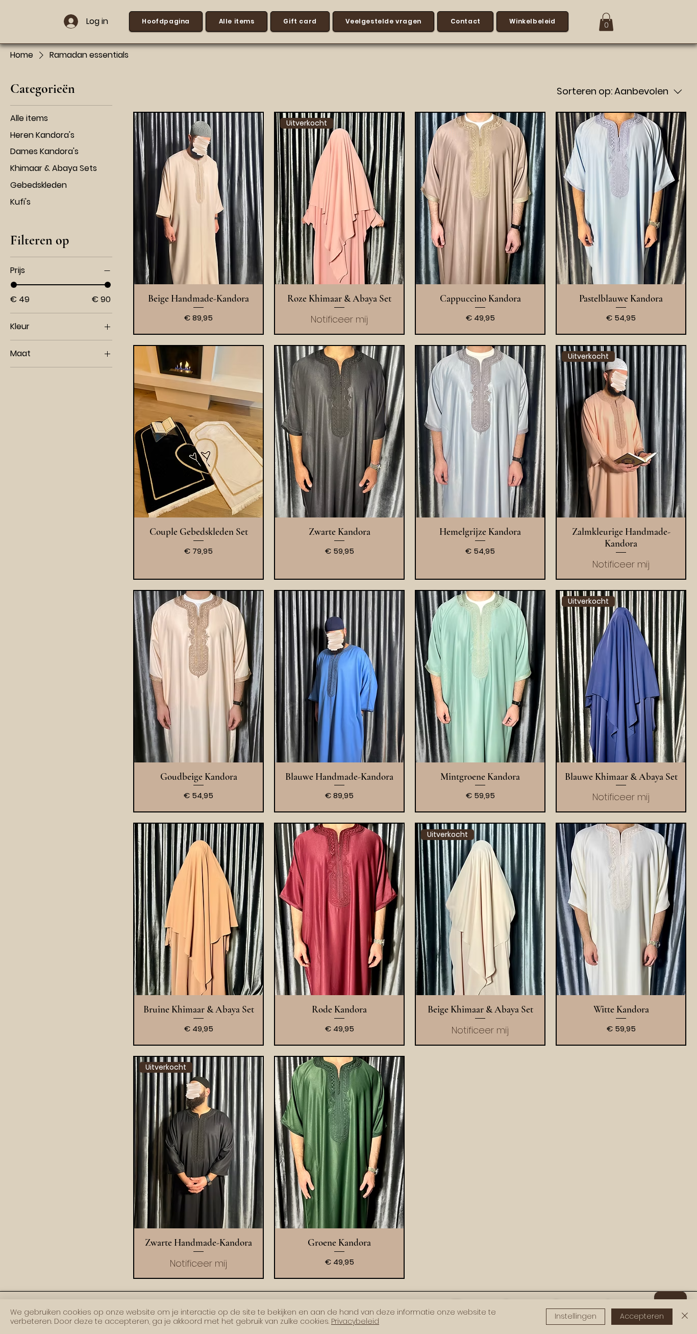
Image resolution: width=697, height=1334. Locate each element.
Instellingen (575, 1316)
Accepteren (642, 1316)
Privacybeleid (355, 1321)
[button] (606, 22)
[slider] (14, 285)
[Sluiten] (685, 1316)
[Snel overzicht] (198, 198)
